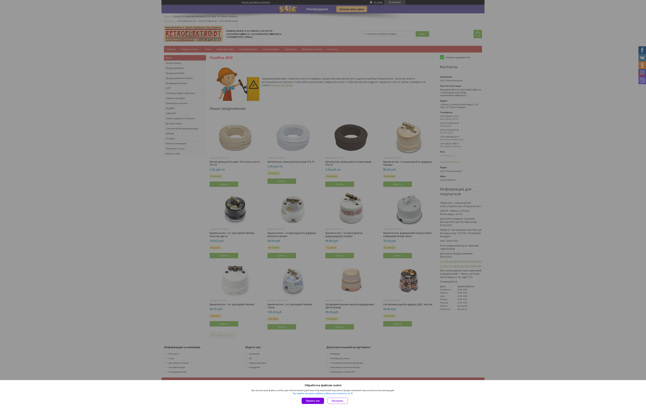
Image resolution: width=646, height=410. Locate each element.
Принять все (313, 401)
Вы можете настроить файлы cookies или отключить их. (322, 393)
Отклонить (337, 401)
